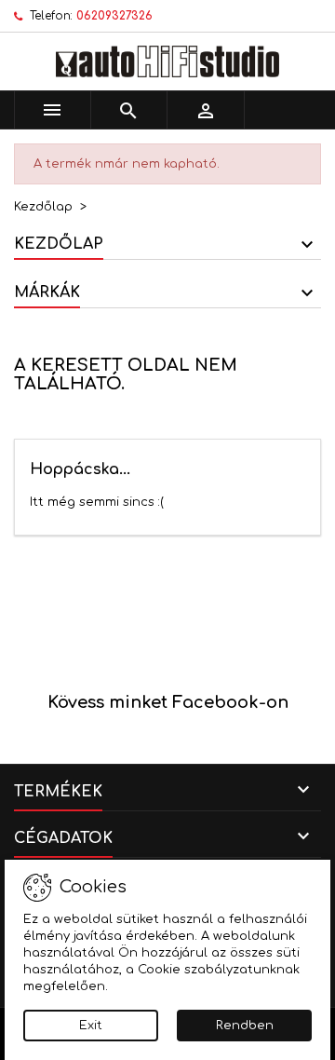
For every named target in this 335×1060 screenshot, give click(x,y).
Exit (90, 1025)
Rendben (245, 1025)
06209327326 (114, 15)
